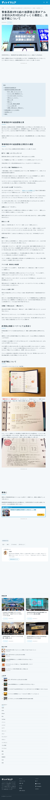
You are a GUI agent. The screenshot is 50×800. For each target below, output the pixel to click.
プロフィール (22, 780)
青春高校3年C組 (5, 540)
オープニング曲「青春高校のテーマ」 (15, 93)
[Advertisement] (24, 72)
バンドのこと (4, 742)
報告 (3, 751)
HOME (3, 8)
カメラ (3, 727)
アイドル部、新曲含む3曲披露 (13, 103)
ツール (20, 785)
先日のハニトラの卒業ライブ (28, 190)
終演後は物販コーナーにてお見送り (12, 110)
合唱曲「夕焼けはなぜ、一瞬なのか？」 (15, 107)
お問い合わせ (22, 790)
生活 (3, 759)
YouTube (3, 719)
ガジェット (4, 730)
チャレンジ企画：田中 (12, 105)
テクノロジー (4, 736)
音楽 (3, 762)
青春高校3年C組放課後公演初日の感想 (13, 89)
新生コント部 (10, 99)
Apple (3, 707)
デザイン (3, 739)
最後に (6, 114)
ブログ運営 (4, 745)
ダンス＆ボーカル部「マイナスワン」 (15, 95)
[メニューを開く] (47, 2)
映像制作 (3, 757)
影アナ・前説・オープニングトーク (14, 91)
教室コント (9, 101)
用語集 (20, 788)
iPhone (3, 713)
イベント (3, 722)
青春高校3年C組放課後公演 (10, 87)
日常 (3, 754)
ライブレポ (8, 8)
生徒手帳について (8, 112)
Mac (2, 716)
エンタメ (3, 725)
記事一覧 (21, 783)
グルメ (3, 733)
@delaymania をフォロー (14, 559)
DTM (3, 710)
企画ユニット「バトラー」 (12, 97)
